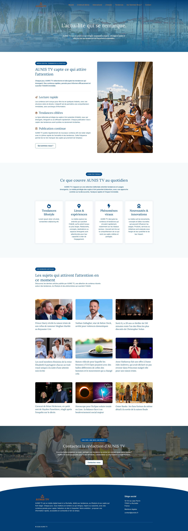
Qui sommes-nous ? (134, 5)
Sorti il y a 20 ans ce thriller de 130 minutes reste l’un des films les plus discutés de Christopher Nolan (132, 326)
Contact (148, 5)
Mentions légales (131, 509)
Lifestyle (108, 5)
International (97, 5)
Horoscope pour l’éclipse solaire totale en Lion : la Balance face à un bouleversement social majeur (93, 409)
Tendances (119, 5)
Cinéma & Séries (83, 5)
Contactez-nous (94, 462)
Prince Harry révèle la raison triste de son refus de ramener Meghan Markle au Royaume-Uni (53, 326)
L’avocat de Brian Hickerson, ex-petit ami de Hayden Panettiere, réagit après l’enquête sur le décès (53, 409)
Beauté (71, 5)
